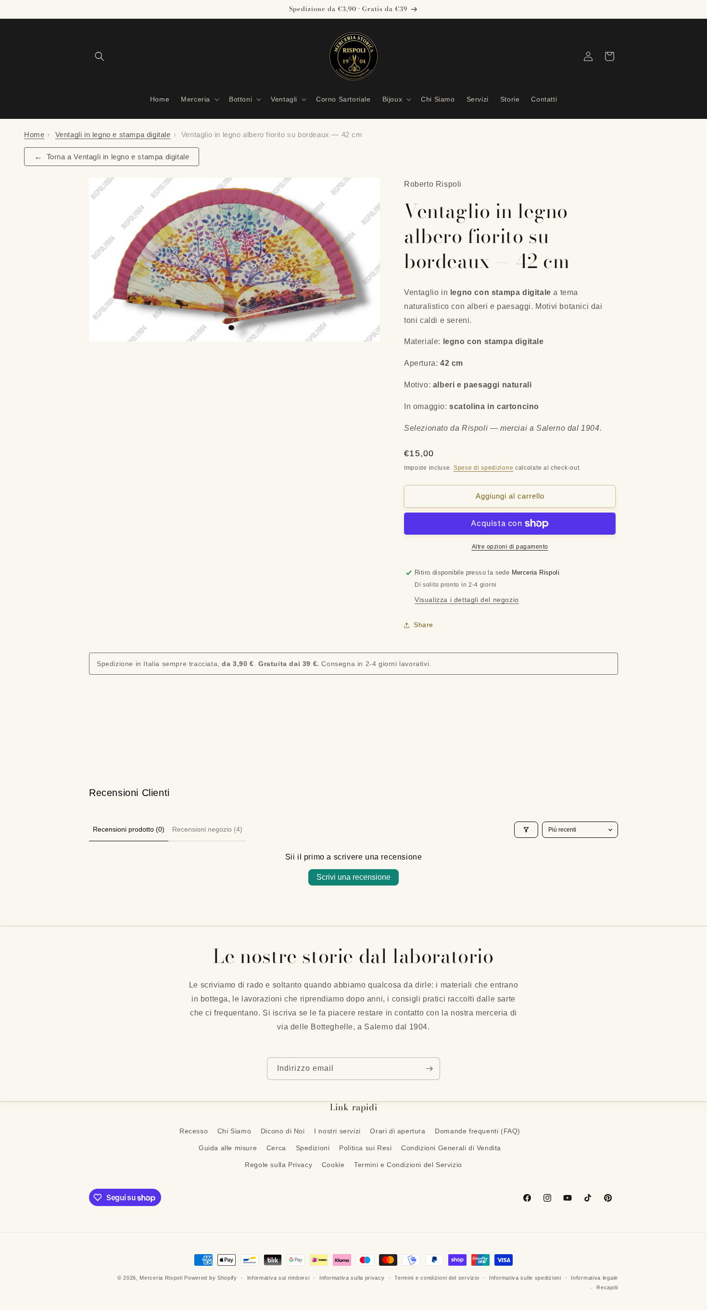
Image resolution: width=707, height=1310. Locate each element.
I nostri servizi (337, 1131)
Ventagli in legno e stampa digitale (113, 134)
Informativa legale (594, 1278)
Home (34, 134)
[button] (99, 56)
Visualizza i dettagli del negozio (467, 600)
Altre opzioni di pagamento (510, 546)
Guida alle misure (228, 1148)
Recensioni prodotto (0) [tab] (128, 829)
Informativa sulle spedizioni (525, 1278)
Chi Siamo (234, 1131)
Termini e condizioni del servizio (436, 1278)
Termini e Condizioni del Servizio (408, 1165)
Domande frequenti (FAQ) (477, 1131)
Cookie (333, 1165)
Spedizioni (313, 1148)
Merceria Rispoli (160, 1278)
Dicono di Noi (283, 1131)
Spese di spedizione (483, 467)
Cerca (276, 1148)
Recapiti (607, 1287)
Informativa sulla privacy (352, 1278)
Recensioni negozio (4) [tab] (207, 829)
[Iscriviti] (429, 1068)
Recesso (193, 1131)
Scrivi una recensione (353, 877)
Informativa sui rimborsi (278, 1278)
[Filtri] (526, 830)
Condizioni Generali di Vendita (451, 1148)
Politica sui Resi (365, 1148)
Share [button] (423, 625)
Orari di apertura (397, 1131)
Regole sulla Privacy (278, 1165)
